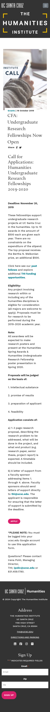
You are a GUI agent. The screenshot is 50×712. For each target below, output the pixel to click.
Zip (25, 679)
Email (25, 666)
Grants (11, 110)
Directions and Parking (25, 637)
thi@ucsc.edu (20, 494)
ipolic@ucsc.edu (24, 568)
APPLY (14, 521)
